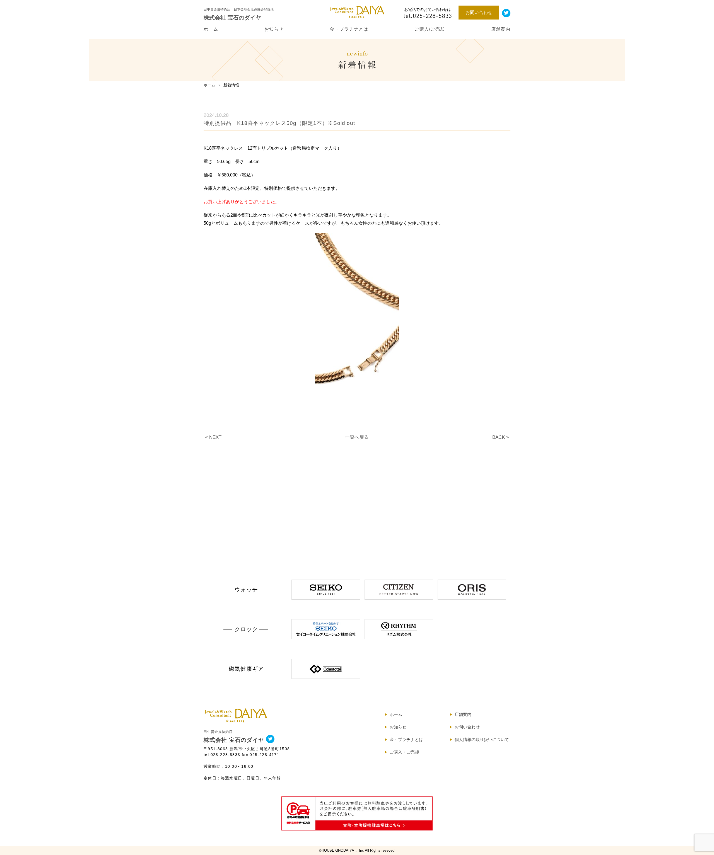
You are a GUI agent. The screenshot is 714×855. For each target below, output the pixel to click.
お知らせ (274, 29)
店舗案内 (500, 29)
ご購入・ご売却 (404, 752)
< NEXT (213, 437)
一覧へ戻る (357, 437)
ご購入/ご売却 (429, 29)
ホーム (211, 29)
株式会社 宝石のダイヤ (234, 736)
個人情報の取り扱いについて (482, 739)
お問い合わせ (478, 12)
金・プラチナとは (349, 29)
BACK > (500, 437)
